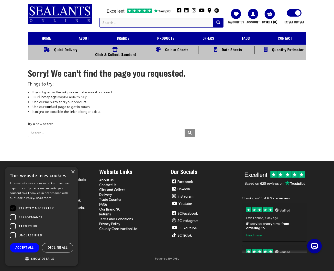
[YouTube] (202, 12)
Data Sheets (232, 49)
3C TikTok (185, 235)
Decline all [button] (57, 247)
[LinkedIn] (186, 12)
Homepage (48, 97)
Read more (44, 198)
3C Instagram (188, 221)
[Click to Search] (218, 23)
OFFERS (208, 38)
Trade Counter (110, 199)
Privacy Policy (109, 224)
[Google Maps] (209, 12)
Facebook (185, 182)
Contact (285, 38)
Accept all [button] (24, 247)
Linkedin (184, 189)
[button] (41, 258)
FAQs (103, 204)
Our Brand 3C (109, 209)
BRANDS (123, 38)
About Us (106, 180)
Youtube (185, 204)
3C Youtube (187, 228)
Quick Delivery (66, 49)
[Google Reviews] (217, 12)
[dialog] (41, 216)
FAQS (246, 38)
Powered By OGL (167, 258)
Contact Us (107, 185)
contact (51, 107)
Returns (105, 214)
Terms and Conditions (116, 219)
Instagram (185, 196)
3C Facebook (188, 213)
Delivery (105, 195)
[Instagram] (194, 12)
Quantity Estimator (288, 49)
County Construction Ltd (118, 229)
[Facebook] (179, 12)
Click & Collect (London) (115, 54)
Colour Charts (177, 49)
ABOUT (84, 38)
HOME (46, 38)
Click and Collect (112, 190)
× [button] (73, 172)
